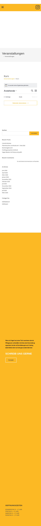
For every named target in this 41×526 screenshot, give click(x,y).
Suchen (4, 130)
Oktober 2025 (6, 181)
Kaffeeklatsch (6, 202)
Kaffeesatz (5, 204)
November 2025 (6, 179)
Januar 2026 (5, 177)
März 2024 (5, 192)
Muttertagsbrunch (7, 148)
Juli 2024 (4, 190)
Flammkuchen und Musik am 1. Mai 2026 (13, 145)
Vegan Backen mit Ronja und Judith (12, 152)
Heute (20, 97)
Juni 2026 (4, 170)
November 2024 (6, 186)
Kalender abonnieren (19, 103)
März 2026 (5, 175)
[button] (2, 7)
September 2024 (6, 188)
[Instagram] (37, 7)
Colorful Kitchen (6, 143)
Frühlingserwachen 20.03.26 (10, 150)
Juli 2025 (4, 184)
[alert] (20, 85)
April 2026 (5, 173)
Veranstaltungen (9, 56)
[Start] (2, 56)
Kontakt (11, 360)
